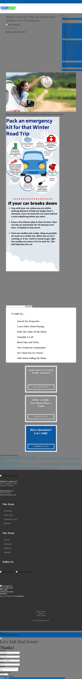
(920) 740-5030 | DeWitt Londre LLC (11, 1)
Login (68, 60)
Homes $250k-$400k (72, 46)
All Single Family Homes (74, 41)
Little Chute (69, 27)
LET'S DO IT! (4, 636)
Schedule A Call (71, 70)
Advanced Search (71, 54)
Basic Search (70, 56)
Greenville (69, 26)
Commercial (65, 20)
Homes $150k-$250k (72, 44)
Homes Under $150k (72, 43)
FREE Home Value (41, 387)
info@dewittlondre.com (7, 2)
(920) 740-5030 (5, 493)
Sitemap (41, 613)
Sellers (64, 61)
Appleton (69, 37)
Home (64, 15)
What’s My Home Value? (73, 63)
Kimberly (69, 36)
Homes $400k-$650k (72, 48)
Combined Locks (71, 29)
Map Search (69, 58)
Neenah (68, 32)
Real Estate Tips (71, 66)
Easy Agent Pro (19, 596)
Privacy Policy (41, 611)
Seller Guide (70, 65)
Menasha (68, 31)
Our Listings (70, 24)
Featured (64, 22)
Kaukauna (69, 34)
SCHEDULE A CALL (41, 446)
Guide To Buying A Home (74, 53)
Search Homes (66, 39)
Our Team (65, 17)
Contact (64, 68)
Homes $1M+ (70, 51)
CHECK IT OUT (41, 417)
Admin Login (41, 615)
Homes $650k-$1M (72, 49)
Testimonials (70, 19)
